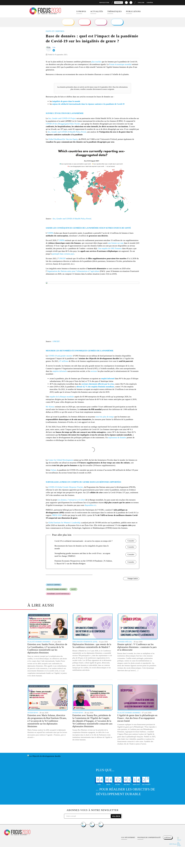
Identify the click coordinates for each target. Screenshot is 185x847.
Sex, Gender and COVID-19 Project (62, 118)
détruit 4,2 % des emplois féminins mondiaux (95, 387)
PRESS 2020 (57, 515)
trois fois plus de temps (104, 417)
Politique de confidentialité (149, 837)
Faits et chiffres (53, 584)
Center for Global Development (60, 460)
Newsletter (104, 2)
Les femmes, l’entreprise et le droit (71, 500)
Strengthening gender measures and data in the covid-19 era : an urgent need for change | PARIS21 (82, 554)
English (141, 2)
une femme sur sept (115, 243)
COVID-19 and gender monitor (60, 356)
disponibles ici (90, 505)
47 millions (63, 361)
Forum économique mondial (120, 64)
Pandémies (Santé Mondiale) (58, 594)
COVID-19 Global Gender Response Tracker (65, 487)
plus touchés (96, 62)
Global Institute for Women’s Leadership (64, 522)
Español (150, 2)
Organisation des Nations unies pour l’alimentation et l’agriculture (73, 271)
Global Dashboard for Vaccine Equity (63, 139)
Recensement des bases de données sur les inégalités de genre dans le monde (82, 547)
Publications (133, 11)
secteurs (94, 371)
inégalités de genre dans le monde (66, 101)
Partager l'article (133, 578)
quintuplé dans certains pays (63, 254)
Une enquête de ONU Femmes (110, 248)
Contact (118, 2)
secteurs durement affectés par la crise (98, 384)
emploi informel (107, 378)
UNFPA (50, 233)
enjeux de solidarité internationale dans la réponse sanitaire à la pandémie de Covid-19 (88, 104)
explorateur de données (117, 437)
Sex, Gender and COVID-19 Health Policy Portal (67, 132)
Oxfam (53, 470)
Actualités (96, 11)
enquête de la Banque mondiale (61, 397)
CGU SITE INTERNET (128, 837)
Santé (73, 589)
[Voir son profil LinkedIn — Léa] (54, 50)
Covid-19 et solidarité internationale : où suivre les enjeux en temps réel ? (84, 541)
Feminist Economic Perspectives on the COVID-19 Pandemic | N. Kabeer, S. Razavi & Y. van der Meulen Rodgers (83, 562)
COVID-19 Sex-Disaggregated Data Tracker (63, 124)
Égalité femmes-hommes (56, 589)
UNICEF (62, 258)
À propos (81, 11)
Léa (54, 47)
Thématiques (114, 11)
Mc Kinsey (50, 407)
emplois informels (60, 371)
